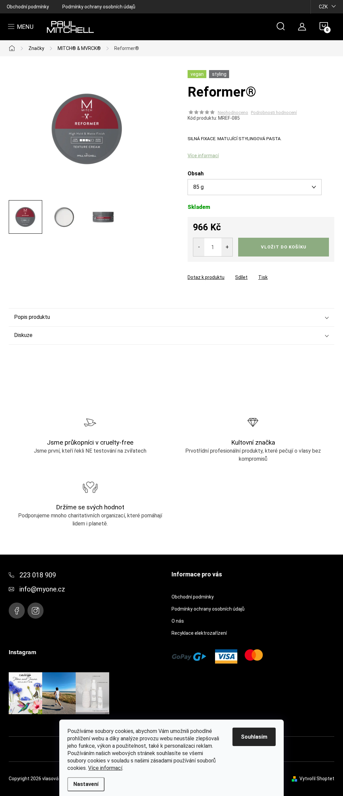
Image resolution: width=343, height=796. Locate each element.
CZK (323, 6)
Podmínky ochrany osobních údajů (98, 6)
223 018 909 (37, 575)
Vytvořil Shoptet (316, 778)
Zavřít (225, 271)
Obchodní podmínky (28, 6)
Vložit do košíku (283, 246)
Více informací (105, 768)
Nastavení (85, 784)
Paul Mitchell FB (17, 611)
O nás (178, 621)
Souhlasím (254, 737)
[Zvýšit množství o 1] (226, 247)
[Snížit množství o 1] (198, 247)
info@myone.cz (42, 589)
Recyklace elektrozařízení (199, 633)
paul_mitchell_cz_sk (35, 611)
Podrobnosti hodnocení (274, 112)
